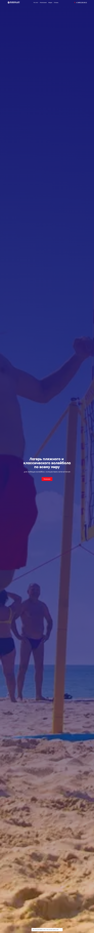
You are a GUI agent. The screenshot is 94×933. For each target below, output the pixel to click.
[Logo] (13, 2)
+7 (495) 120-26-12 (81, 2)
